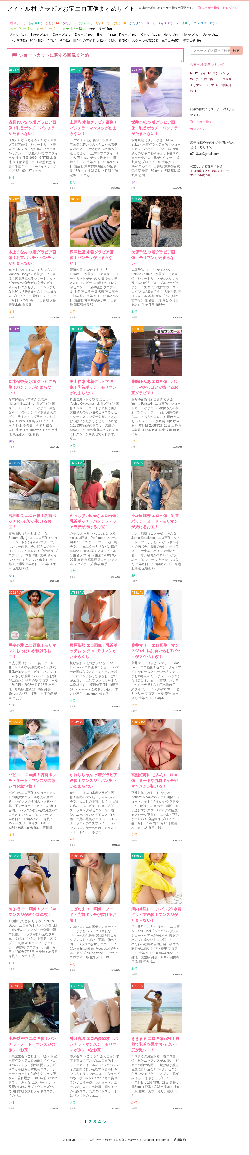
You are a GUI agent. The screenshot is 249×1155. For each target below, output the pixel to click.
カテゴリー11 (21, 29)
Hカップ (171, 34)
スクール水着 (145, 40)
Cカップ (62, 34)
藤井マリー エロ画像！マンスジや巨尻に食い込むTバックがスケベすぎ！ (155, 651)
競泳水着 (119, 40)
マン (216, 73)
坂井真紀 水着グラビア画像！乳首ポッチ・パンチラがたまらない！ (154, 128)
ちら (203, 73)
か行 (52, 23)
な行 (102, 23)
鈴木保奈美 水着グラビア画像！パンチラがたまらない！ (32, 387)
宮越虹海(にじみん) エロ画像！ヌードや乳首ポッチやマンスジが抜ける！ (154, 780)
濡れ (213, 79)
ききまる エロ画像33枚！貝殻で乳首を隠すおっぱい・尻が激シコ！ (155, 1044)
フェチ (183, 23)
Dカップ (84, 34)
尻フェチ (170, 40)
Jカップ (211, 34)
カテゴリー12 (47, 29)
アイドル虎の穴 (200, 175)
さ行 (69, 23)
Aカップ (18, 34)
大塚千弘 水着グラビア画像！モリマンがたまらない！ (153, 257)
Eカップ (106, 34)
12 (196, 73)
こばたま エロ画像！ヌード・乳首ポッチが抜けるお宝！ (93, 914)
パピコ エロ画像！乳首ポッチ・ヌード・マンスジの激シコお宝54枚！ (32, 780)
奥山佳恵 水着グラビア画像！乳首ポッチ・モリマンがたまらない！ (93, 387)
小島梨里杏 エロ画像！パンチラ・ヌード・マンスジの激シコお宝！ (32, 1044)
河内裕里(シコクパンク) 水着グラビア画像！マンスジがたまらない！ (156, 914)
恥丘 (37, 40)
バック (225, 73)
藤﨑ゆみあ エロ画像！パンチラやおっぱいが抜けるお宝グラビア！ (155, 387)
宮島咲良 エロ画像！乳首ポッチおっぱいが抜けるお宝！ (32, 521)
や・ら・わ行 (159, 23)
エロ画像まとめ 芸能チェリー (209, 171)
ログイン (231, 7)
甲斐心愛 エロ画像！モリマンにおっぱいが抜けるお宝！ (32, 651)
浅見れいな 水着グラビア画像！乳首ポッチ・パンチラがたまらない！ (32, 128)
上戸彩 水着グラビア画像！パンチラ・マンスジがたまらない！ (93, 128)
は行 (119, 23)
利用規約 (180, 1140)
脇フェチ (192, 40)
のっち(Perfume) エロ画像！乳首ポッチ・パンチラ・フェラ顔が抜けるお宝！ (95, 521)
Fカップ (128, 34)
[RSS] (182, 60)
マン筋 (18, 40)
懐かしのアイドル (89, 40)
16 (209, 73)
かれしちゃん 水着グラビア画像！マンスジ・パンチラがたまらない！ (93, 780)
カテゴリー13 (74, 29)
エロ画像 (225, 79)
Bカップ (40, 34)
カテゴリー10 (205, 23)
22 (192, 79)
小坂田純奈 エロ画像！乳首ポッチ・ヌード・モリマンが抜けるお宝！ (155, 521)
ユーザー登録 (210, 7)
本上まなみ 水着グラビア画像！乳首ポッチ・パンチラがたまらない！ (32, 257)
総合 (17, 23)
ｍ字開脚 (225, 85)
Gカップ (150, 34)
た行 (85, 23)
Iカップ (192, 34)
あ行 (35, 23)
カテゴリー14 (100, 29)
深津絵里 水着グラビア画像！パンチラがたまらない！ (92, 257)
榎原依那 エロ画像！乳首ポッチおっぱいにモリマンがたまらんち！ (93, 651)
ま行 (136, 23)
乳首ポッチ (58, 40)
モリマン (196, 85)
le (191, 73)
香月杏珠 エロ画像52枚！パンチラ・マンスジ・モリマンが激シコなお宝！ (94, 1044)
